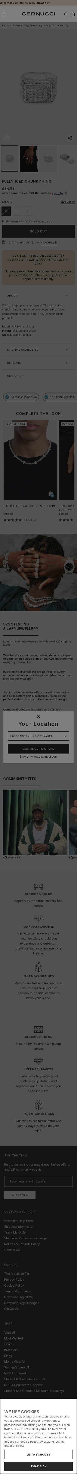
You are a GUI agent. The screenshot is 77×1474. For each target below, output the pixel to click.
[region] (38, 1436)
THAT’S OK (38, 1466)
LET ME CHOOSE (38, 1454)
